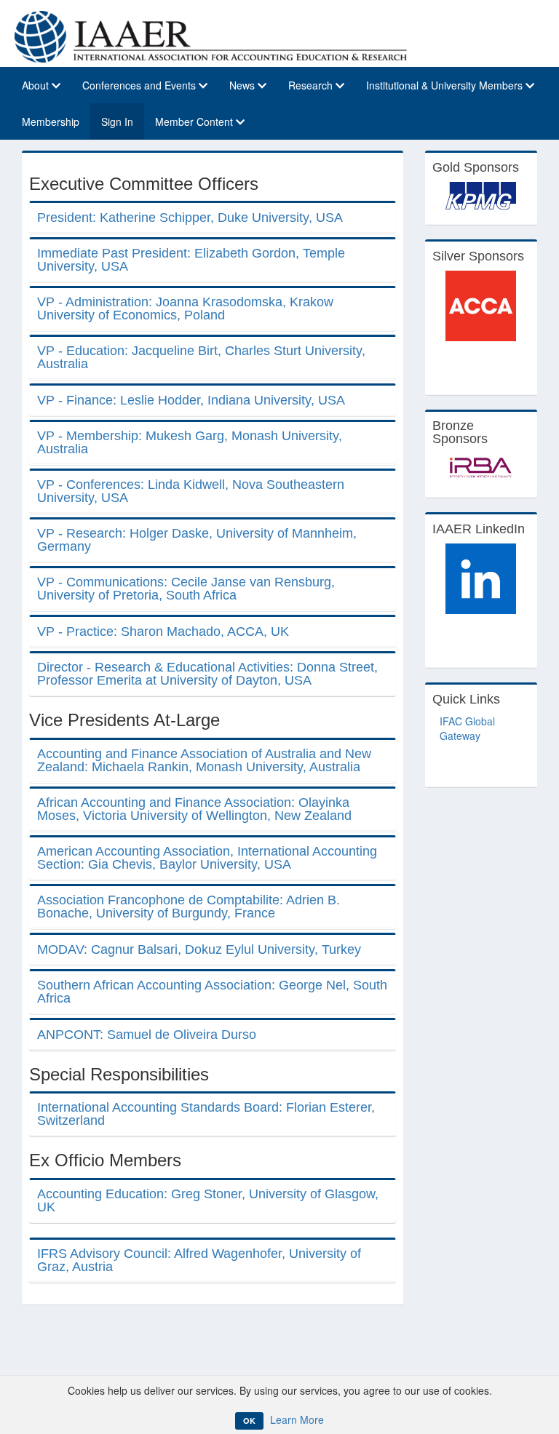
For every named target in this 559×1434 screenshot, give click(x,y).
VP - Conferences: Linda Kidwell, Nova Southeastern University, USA (190, 491)
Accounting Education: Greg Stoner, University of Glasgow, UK (207, 1200)
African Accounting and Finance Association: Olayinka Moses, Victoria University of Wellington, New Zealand (194, 809)
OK (249, 1420)
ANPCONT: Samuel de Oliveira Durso (146, 1034)
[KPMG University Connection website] (481, 196)
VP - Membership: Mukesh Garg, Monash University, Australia (189, 442)
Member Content (195, 121)
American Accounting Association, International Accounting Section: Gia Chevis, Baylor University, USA (207, 858)
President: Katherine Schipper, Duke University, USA (190, 217)
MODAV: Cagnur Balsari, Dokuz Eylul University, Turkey (199, 949)
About (37, 85)
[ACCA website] (481, 306)
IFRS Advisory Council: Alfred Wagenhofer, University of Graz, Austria (199, 1260)
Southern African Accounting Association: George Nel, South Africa (212, 991)
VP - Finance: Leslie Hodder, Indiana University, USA (191, 400)
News (243, 85)
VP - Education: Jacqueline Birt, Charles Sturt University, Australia (201, 357)
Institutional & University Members (446, 85)
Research (312, 85)
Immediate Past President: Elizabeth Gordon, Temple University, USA (191, 260)
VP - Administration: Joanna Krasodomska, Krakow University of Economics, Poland (185, 308)
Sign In (117, 121)
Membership (50, 121)
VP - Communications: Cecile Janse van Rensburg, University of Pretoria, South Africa (186, 588)
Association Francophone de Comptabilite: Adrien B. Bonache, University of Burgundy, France (188, 906)
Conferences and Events (140, 85)
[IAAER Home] (211, 35)
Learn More (297, 1419)
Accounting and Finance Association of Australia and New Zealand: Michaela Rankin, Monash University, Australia (204, 760)
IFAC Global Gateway (467, 728)
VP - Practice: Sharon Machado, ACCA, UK (163, 631)
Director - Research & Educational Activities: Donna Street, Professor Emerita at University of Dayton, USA (207, 674)
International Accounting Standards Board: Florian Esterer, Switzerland (206, 1114)
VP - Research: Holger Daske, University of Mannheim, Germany (197, 540)
